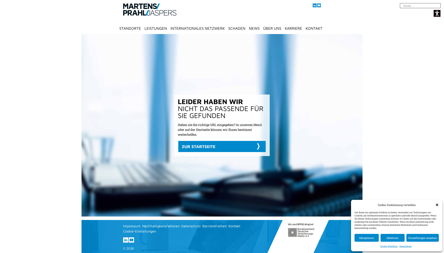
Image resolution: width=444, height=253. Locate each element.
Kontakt (314, 28)
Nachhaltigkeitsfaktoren (161, 226)
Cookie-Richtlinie (389, 246)
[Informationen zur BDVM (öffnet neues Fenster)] (301, 230)
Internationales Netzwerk (197, 28)
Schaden (236, 28)
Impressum (131, 226)
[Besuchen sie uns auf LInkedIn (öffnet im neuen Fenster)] (315, 5)
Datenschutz (405, 246)
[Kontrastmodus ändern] (437, 13)
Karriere (293, 28)
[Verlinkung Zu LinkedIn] (125, 240)
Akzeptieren (366, 238)
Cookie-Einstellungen (139, 231)
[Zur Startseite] (149, 9)
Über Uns (272, 28)
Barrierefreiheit (214, 226)
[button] (437, 205)
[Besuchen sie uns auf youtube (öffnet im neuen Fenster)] (319, 5)
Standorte (130, 28)
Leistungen (155, 28)
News (254, 28)
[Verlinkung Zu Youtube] (131, 240)
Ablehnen (392, 238)
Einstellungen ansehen (422, 238)
